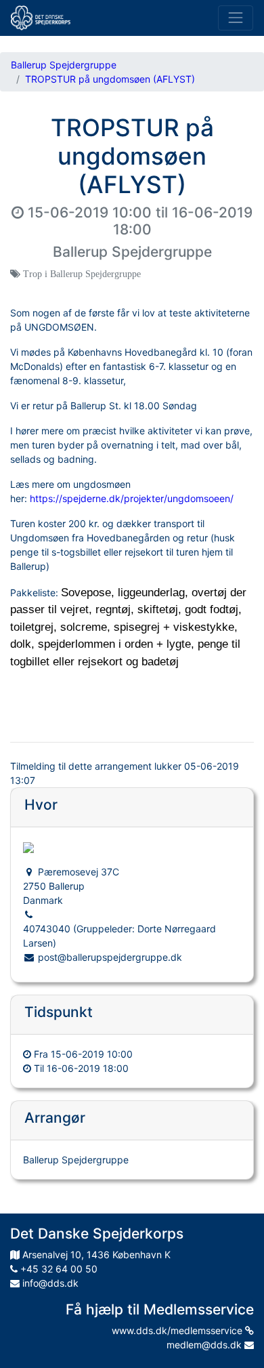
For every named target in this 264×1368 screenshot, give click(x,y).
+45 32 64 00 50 (57, 1268)
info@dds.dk (49, 1283)
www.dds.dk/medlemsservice (178, 1330)
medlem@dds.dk (205, 1344)
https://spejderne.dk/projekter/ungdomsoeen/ (132, 498)
